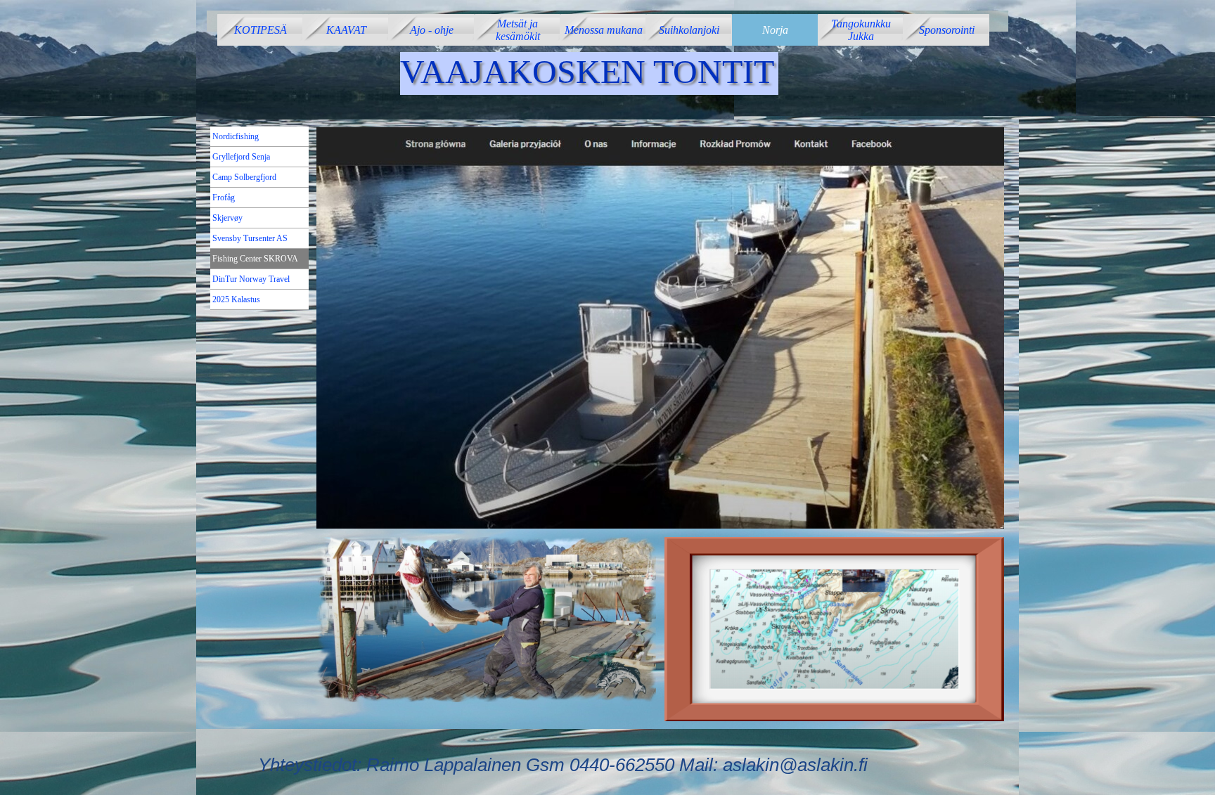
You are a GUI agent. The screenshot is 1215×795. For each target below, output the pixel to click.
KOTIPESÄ (260, 30)
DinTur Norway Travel (251, 279)
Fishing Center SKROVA (255, 259)
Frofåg (223, 197)
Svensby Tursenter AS (250, 238)
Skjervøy (227, 218)
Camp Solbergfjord (244, 177)
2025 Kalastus (236, 299)
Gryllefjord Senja (241, 157)
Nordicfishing (235, 136)
